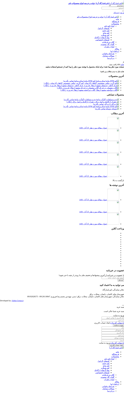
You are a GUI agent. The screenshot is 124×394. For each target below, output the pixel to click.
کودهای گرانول (103, 28)
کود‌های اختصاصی (102, 40)
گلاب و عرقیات (108, 42)
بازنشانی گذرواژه (117, 323)
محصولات (115, 24)
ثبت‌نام (121, 280)
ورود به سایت (118, 325)
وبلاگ (117, 49)
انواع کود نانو (109, 26)
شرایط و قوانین (108, 54)
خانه (117, 19)
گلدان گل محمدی (107, 44)
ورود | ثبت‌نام (119, 13)
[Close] (123, 305)
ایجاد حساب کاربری (116, 345)
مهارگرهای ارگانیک (101, 37)
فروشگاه (115, 21)
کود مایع (106, 33)
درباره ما (110, 58)
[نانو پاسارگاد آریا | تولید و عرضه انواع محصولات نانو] (98, 17)
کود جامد (105, 31)
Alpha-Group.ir (17, 301)
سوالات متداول (108, 56)
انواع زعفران (109, 47)
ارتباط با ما (114, 51)
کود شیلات (105, 35)
